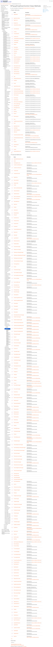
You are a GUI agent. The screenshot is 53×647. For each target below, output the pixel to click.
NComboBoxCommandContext (9, 122)
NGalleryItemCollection (8, 224)
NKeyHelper (6, 249)
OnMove (15, 425)
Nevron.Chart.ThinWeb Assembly (5, 14)
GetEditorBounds (16, 193)
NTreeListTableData (7, 483)
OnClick (15, 266)
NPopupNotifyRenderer (8, 348)
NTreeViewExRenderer (8, 499)
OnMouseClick (16, 400)
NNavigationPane (7, 304)
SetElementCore (16, 606)
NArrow (6, 89)
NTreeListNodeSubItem (8, 474)
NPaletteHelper (7, 315)
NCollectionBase (7, 104)
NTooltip (6, 440)
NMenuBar (6, 297)
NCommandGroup (7, 144)
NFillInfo (6, 199)
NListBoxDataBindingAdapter (9, 277)
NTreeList (6, 446)
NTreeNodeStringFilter (8, 492)
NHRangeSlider (7, 236)
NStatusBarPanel (7, 407)
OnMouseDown (16, 406)
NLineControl (6, 271)
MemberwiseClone (17, 240)
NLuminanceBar (7, 291)
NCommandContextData (8, 140)
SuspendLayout (16, 144)
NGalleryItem (6, 223)
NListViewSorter (7, 289)
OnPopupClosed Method (8, 338)
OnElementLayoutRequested (18, 328)
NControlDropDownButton (8, 157)
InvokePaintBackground (17, 229)
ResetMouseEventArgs (17, 584)
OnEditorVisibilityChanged (18, 319)
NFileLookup (6, 198)
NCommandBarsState (8, 134)
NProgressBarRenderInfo (8, 354)
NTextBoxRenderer (7, 432)
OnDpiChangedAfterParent (18, 297)
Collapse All (45, 5)
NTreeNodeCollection (8, 487)
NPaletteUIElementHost (8, 316)
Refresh (15, 109)
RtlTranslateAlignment (17, 587)
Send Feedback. (25, 646)
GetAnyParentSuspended (18, 57)
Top (11, 152)
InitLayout (15, 214)
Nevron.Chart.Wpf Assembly (6, 18)
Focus (15, 55)
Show (14, 139)
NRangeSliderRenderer (8, 365)
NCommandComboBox (8, 137)
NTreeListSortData (7, 481)
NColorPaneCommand (8, 114)
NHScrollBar (6, 237)
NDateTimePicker (7, 175)
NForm (6, 216)
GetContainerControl (17, 65)
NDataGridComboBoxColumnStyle (9, 163)
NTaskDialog (6, 428)
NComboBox (6, 120)
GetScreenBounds (16, 73)
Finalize (15, 185)
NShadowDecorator (7, 385)
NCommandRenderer (8, 150)
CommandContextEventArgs (9, 73)
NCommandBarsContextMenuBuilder (10, 128)
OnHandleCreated (16, 351)
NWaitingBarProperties (8, 513)
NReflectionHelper (7, 366)
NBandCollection (7, 92)
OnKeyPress (16, 371)
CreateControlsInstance (17, 167)
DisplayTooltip (16, 183)
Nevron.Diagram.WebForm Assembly (5, 24)
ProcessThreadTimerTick (18, 560)
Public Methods (45, 9)
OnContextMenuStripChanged (18, 275)
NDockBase (6, 181)
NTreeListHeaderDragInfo (8, 462)
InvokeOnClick (16, 223)
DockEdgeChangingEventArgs (9, 79)
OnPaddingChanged (17, 431)
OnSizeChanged (16, 498)
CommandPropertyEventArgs (9, 78)
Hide (14, 76)
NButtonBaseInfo (7, 98)
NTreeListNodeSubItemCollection (9, 475)
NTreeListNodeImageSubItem (9, 470)
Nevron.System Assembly (5, 529)
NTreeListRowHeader (8, 480)
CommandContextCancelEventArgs (9, 72)
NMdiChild (6, 296)
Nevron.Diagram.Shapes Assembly (5, 21)
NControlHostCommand (8, 158)
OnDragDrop (16, 303)
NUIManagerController (8, 504)
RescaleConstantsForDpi (17, 581)
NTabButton (6, 413)
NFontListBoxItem (7, 213)
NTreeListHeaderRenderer (8, 464)
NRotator (6, 372)
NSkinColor (6, 392)
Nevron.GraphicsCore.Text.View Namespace (7, 45)
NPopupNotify (7, 347)
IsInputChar (15, 232)
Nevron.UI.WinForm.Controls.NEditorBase (31, 135)
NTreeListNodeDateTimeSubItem (9, 468)
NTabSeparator (7, 425)
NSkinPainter (6, 398)
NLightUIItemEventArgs (8, 261)
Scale (14, 119)
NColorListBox (7, 110)
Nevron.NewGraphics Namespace (6, 52)
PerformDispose (16, 543)
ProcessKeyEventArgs (17, 554)
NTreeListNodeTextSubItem (8, 477)
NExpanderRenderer (8, 194)
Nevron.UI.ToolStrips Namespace (6, 63)
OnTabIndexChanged (17, 507)
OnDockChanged (16, 291)
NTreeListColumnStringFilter (9, 456)
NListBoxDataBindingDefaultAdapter (10, 278)
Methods (7, 328)
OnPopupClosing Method (8, 340)
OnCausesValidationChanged (18, 261)
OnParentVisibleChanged (18, 470)
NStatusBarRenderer (8, 409)
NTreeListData (7, 458)
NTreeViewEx (6, 495)
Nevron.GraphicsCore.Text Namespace (6, 44)
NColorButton (7, 107)
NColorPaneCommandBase (8, 115)
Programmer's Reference (4, 11)
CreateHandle (16, 170)
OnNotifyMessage (16, 428)
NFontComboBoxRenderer (8, 207)
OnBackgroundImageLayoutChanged (19, 255)
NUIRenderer (6, 506)
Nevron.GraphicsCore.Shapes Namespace (7, 41)
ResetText (15, 111)
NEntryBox (6, 189)
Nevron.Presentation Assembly (5, 29)
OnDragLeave (16, 309)
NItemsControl (7, 247)
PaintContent (16, 531)
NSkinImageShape (7, 395)
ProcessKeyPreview (17, 557)
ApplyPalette (16, 14)
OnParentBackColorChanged (18, 444)
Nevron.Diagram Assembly (5, 19)
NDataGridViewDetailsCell (8, 169)
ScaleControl (16, 595)
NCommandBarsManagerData (9, 133)
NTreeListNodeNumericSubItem (9, 471)
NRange (6, 360)
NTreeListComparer (7, 457)
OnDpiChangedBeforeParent (18, 300)
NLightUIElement (7, 254)
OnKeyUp (15, 374)
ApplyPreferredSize (17, 18)
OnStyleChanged (16, 501)
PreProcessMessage (17, 103)
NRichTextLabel (7, 371)
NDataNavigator (7, 174)
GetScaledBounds (16, 201)
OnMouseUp (16, 419)
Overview (4, 30)
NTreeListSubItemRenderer (8, 482)
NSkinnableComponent (8, 397)
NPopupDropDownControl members (29, 8)
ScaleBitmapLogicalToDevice (18, 121)
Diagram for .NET (3, 7)
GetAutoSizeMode (16, 190)
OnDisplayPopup (16, 289)
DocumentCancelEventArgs (8, 80)
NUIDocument (7, 501)
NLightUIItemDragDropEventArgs (9, 260)
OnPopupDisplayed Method (9, 341)
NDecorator (6, 176)
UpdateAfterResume (17, 622)
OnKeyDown (16, 368)
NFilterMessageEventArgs (8, 200)
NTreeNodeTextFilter (7, 493)
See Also (44, 11)
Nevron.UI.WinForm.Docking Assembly (6, 533)
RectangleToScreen (17, 107)
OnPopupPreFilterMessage (18, 479)
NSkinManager (7, 396)
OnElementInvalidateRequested (19, 325)
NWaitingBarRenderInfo (8, 516)
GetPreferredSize (16, 71)
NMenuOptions (7, 298)
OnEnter (15, 337)
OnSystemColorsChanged (18, 504)
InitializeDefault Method (8, 333)
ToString (15, 146)
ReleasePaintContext (17, 578)
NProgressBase (7, 355)
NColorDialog (6, 109)
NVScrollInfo (6, 511)
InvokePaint (15, 226)
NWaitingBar (6, 512)
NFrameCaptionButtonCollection (9, 222)
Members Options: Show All (47, 6)
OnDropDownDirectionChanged (19, 314)
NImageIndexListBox (8, 240)
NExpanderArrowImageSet (8, 193)
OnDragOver (16, 312)
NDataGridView (7, 168)
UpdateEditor (16, 624)
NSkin (5, 391)
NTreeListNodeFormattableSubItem (10, 469)
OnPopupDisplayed (17, 477)
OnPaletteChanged (17, 440)
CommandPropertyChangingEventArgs (10, 77)
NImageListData (7, 242)
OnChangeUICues (16, 263)
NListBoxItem (6, 279)
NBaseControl (7, 95)
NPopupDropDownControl (8, 325)
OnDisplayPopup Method (8, 335)
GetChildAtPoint (16, 62)
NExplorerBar (7, 195)
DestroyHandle (16, 180)
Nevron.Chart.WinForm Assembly (5, 17)
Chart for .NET (3, 6)
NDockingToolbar (7, 182)
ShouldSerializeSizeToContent (18, 137)
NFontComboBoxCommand (8, 205)
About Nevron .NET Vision (4, 5)
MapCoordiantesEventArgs (8, 84)
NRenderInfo (6, 368)
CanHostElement (16, 28)
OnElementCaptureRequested (18, 322)
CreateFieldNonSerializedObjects (19, 38)
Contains (15, 31)
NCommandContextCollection (9, 139)
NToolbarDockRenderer (8, 437)
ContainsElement (16, 33)
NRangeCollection (7, 361)
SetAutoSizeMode (16, 598)
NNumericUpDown (7, 308)
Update (15, 149)
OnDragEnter (16, 306)
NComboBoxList (7, 125)
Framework (2, 10)
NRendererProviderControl (8, 367)
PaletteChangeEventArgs (8, 518)
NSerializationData (7, 384)
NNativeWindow (7, 303)
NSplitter (6, 404)
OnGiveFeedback (16, 345)
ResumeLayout (16, 116)
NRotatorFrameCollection (8, 374)
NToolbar (6, 433)
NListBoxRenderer (7, 284)
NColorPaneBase (7, 113)
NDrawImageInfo (7, 186)
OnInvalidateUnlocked (17, 365)
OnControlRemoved (17, 282)
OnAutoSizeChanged (17, 246)
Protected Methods (46, 10)
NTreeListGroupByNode (8, 459)
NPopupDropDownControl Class (16, 644)
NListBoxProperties (7, 283)
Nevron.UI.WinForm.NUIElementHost (31, 29)
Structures (5, 525)
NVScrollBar (6, 510)
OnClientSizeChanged (17, 269)
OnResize (15, 492)
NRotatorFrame (7, 373)
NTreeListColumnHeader (8, 451)
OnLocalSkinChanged (17, 385)
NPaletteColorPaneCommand (9, 313)
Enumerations (6, 524)
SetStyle (15, 609)
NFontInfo (6, 211)
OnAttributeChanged (17, 89)
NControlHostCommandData (9, 159)
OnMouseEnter (16, 409)
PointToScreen (16, 99)
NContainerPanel (7, 151)
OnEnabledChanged (17, 334)
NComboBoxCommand (8, 121)
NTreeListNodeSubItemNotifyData (9, 476)
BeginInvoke (16, 20)
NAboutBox (6, 86)
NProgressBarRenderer (8, 353)
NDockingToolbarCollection (8, 183)
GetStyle (15, 207)
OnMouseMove (16, 416)
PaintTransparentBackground (18, 541)
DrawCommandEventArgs (8, 83)
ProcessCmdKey (16, 545)
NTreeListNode (7, 465)
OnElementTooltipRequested (18, 331)
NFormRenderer (7, 217)
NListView (6, 285)
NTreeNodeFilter (7, 488)
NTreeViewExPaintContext (8, 498)
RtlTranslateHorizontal (17, 590)
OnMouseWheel (16, 422)
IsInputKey (15, 235)
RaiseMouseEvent (16, 569)
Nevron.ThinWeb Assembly (5, 530)
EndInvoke (15, 51)
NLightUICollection (7, 253)
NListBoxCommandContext (8, 274)
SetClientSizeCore (16, 603)
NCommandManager (8, 145)
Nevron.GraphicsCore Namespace (6, 36)
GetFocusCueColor (17, 198)
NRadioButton (7, 359)
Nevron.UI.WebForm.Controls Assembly (6, 532)
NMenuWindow (7, 301)
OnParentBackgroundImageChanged (19, 447)
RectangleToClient (16, 105)
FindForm (15, 53)
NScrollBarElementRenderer (9, 380)
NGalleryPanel (7, 228)
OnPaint (15, 434)
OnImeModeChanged (17, 360)
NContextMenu (7, 152)
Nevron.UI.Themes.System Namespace (7, 61)
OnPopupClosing (16, 475)
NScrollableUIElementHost (8, 377)
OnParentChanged (17, 453)
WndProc (15, 636)
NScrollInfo (6, 383)
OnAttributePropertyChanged (18, 91)
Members (7, 327)
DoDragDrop (16, 47)
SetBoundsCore (16, 601)
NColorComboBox (7, 108)
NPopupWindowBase (8, 349)
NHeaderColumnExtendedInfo (9, 234)
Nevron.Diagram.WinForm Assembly (5, 26)
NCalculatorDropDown (8, 102)
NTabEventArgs (7, 420)
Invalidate (15, 80)
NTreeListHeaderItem (8, 463)
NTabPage (6, 422)
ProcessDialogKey (16, 551)
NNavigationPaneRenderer (8, 307)
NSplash (6, 403)
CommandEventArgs (7, 74)
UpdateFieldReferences (17, 151)
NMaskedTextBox (7, 295)
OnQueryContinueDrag (17, 487)
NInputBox (6, 243)
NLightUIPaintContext (8, 268)
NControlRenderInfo (7, 162)
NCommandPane (7, 146)
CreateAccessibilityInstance (18, 164)
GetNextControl (16, 69)
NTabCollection (7, 415)
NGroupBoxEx (7, 231)
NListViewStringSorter (8, 290)
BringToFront (16, 23)
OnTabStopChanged (17, 510)
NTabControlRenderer (8, 419)
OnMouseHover (16, 412)
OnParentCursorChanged (18, 456)
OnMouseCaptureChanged (18, 397)
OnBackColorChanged (17, 249)
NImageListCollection (8, 241)
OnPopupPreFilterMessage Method (10, 343)
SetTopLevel (15, 612)
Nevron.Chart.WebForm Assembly (5, 15)
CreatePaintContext (17, 173)
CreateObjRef (16, 42)
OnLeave (15, 380)
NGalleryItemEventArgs (8, 225)
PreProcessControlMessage (18, 101)
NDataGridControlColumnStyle (9, 164)
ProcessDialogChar (17, 548)
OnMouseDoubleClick (17, 403)
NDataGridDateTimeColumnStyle (9, 165)
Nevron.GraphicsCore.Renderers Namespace (7, 39)
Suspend (15, 141)
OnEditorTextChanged (17, 316)
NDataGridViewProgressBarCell (9, 171)
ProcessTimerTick (16, 562)
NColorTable (6, 119)
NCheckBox (6, 103)
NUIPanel (6, 505)
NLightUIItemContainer (8, 259)
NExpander (6, 192)
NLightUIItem (7, 255)
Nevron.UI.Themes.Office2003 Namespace (7, 60)
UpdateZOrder (16, 633)
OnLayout (15, 377)
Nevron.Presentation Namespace (6, 55)
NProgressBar (7, 350)
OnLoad (15, 383)
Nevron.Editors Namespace (5, 33)
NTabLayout (6, 421)
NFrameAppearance (7, 219)
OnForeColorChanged (17, 342)
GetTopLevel (16, 210)
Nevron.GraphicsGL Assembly (6, 27)
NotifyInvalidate (16, 243)
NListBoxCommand (7, 273)
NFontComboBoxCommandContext (9, 206)
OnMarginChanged (17, 394)
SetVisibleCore (16, 615)
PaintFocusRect (16, 537)
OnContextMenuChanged (18, 272)
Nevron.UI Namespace (6, 58)
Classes (5, 68)
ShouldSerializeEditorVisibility (18, 134)
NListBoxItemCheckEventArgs (9, 280)
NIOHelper (6, 246)
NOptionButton (7, 309)
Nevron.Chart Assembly (5, 12)
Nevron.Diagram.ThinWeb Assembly (5, 23)
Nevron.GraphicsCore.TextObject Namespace (7, 47)
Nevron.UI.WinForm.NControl (35, 18)
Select (15, 123)
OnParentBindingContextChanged (19, 450)
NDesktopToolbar (7, 180)
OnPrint (15, 484)
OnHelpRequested (17, 357)
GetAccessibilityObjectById (18, 187)
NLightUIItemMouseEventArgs (9, 262)
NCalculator (6, 101)
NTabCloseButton (7, 414)
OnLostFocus (16, 391)
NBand (6, 90)
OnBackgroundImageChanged (18, 252)
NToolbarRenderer (7, 438)
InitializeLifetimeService (17, 78)
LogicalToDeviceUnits (17, 86)
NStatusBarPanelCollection (8, 408)
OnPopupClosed (16, 473)
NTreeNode (6, 486)
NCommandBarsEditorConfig (9, 131)
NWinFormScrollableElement (9, 517)
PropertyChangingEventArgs (9, 519)
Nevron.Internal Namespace (5, 50)
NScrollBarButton (7, 379)
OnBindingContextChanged (18, 258)
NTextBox (6, 431)
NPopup (6, 322)
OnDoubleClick (16, 294)
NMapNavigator (7, 292)
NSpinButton (6, 402)
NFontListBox (6, 212)
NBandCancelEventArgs (8, 91)
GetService (15, 204)
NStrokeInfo (6, 410)
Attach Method (7, 332)
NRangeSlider (7, 362)
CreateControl (16, 36)
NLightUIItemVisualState (8, 265)
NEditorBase (6, 187)
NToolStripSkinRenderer (8, 439)
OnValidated (16, 515)
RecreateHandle (16, 575)
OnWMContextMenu (17, 524)
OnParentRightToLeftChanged (18, 467)
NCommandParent (7, 147)
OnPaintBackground (17, 437)
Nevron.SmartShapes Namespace (6, 57)
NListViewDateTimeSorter (8, 286)
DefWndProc (16, 177)
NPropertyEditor (7, 356)
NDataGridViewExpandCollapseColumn (10, 170)
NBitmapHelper (7, 96)
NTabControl (6, 416)
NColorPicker (6, 116)
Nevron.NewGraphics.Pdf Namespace (6, 54)
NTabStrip (6, 426)
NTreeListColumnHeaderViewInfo (9, 452)
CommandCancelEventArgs (8, 71)
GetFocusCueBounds (17, 196)
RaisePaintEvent (16, 572)
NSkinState (6, 401)
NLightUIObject (7, 267)
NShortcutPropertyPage (8, 389)
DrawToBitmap (16, 49)
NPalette (6, 310)
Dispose (15, 44)
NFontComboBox (7, 204)
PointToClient (16, 97)
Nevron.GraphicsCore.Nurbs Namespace (7, 37)
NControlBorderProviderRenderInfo (10, 156)
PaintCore (15, 534)
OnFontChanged (16, 339)
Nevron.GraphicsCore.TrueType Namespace (7, 49)
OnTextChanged (16, 513)
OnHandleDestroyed (17, 354)
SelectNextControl (16, 126)
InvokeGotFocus (16, 217)
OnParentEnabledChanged (18, 459)
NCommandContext (7, 138)
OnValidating (16, 518)
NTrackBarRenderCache (8, 444)
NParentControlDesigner (8, 321)
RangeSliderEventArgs (8, 522)
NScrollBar (6, 378)
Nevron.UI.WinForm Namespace (6, 64)
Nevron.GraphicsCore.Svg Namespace (6, 42)
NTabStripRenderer (7, 427)
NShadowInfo (7, 386)
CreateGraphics (16, 40)
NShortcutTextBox (7, 390)
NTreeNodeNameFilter (8, 489)
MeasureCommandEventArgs (9, 85)
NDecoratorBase (7, 177)
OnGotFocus (16, 348)
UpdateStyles (16, 630)
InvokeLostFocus (16, 220)
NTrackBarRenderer (7, 445)
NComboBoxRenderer (8, 126)
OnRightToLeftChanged (17, 495)
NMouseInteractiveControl (8, 302)
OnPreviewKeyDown (17, 481)
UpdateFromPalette (17, 627)
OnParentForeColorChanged (18, 464)
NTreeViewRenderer (7, 500)
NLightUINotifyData (7, 266)
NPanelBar (6, 319)
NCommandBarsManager (8, 132)
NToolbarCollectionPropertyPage (9, 434)
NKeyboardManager (7, 248)
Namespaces (4, 31)
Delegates (5, 528)
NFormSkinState (7, 218)
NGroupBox (6, 230)
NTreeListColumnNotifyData (9, 453)
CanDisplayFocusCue (17, 162)
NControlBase (7, 153)
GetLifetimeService (17, 67)
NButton (6, 97)
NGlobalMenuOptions (8, 229)
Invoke (15, 83)
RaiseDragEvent (16, 564)
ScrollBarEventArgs (7, 523)
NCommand (6, 127)
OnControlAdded (16, 278)
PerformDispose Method (8, 344)
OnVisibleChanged (17, 521)
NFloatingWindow (7, 201)
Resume (15, 113)
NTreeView (6, 494)
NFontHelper (6, 210)
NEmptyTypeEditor (7, 188)
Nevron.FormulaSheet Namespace (6, 34)
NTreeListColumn (7, 447)
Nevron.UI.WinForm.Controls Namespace (6, 3)
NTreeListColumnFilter (8, 450)
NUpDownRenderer (7, 507)
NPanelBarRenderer (7, 320)
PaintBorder (16, 527)
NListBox (6, 272)
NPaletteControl (7, 314)
